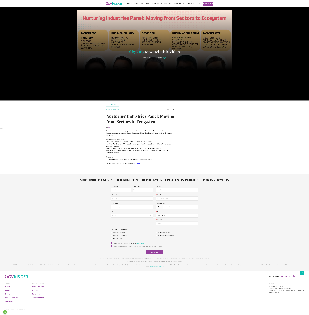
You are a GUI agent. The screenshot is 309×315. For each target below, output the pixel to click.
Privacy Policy (140, 243)
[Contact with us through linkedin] (286, 276)
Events (142, 3)
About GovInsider (38, 286)
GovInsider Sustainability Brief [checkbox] (166, 235)
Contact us (36, 294)
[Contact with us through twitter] (282, 276)
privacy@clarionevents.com (157, 266)
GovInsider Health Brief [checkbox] (164, 232)
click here (136, 163)
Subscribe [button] (154, 252)
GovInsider (111, 127)
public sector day (166, 3)
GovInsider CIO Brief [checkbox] (118, 238)
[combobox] (194, 4)
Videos (136, 3)
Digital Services (38, 298)
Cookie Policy (21, 310)
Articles (129, 3)
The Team (35, 290)
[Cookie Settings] (5, 312)
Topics (148, 3)
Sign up (136, 51)
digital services (179, 3)
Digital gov (155, 3)
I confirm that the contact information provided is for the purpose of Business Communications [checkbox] (137, 246)
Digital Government (112, 110)
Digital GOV (9, 301)
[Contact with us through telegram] (293, 276)
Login (164, 58)
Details (113, 104)
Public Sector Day (11, 298)
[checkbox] (111, 232)
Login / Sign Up (208, 3)
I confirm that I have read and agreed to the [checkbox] (128, 243)
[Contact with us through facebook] (289, 276)
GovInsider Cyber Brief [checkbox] (119, 232)
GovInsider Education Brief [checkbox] (120, 235)
